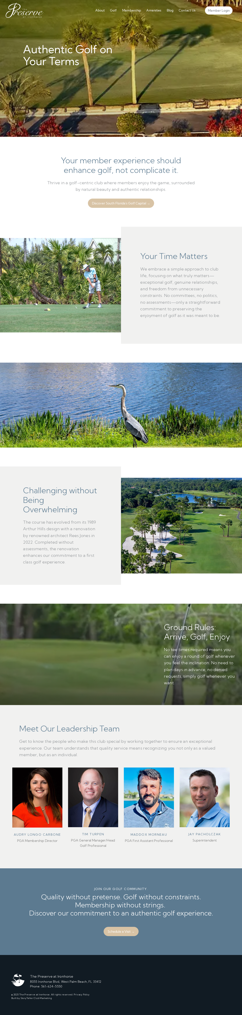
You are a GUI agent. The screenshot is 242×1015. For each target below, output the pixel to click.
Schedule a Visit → (121, 931)
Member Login (219, 10)
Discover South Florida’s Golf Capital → (121, 203)
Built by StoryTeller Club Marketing (31, 998)
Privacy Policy (82, 994)
